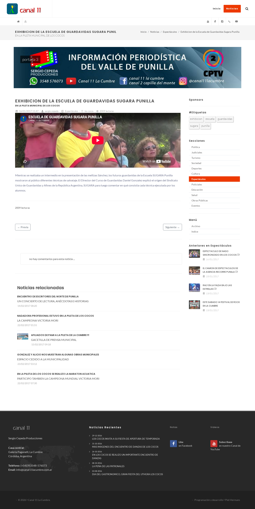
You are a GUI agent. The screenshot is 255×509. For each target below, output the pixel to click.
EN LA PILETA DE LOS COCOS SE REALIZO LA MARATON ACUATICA (56, 374)
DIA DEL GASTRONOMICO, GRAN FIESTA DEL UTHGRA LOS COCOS (127, 473)
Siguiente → (172, 227)
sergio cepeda (51, 111)
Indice (195, 231)
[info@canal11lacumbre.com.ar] (236, 21)
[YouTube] (208, 21)
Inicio (144, 31)
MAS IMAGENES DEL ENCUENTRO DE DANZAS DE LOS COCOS (125, 445)
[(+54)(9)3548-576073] (229, 21)
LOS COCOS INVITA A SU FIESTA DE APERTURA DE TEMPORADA (126, 437)
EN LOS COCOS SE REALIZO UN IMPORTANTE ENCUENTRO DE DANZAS (125, 454)
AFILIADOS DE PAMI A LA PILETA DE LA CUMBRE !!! (60, 335)
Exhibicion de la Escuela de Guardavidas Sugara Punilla (210, 31)
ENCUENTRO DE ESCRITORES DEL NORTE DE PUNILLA (48, 296)
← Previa (22, 227)
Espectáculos (170, 31)
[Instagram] (222, 21)
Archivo (196, 226)
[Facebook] (215, 21)
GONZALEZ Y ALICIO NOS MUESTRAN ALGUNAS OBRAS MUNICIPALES (58, 354)
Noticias (154, 31)
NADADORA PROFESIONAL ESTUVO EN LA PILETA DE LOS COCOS (55, 316)
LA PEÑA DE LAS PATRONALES (108, 465)
